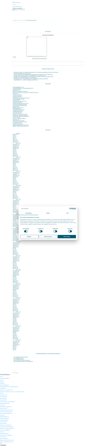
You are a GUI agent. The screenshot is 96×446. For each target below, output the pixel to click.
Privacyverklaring (33, 372)
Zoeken (1, 381)
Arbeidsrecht (15, 89)
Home (1, 376)
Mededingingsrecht (17, 107)
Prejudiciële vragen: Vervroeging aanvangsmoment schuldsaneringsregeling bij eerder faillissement (36, 72)
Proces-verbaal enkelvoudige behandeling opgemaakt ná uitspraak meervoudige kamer (33, 74)
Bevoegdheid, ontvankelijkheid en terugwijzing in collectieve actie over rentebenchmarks (34, 76)
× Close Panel (3, 445)
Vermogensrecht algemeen (19, 121)
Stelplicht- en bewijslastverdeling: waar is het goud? (25, 77)
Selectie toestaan (48, 236)
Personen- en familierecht (18, 114)
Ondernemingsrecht (17, 109)
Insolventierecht (16, 102)
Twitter (14, 370)
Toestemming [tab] (28, 213)
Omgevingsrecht (16, 108)
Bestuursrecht (16, 90)
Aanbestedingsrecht (17, 87)
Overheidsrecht (16, 112)
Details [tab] (48, 213)
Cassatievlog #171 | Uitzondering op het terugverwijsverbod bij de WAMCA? (31, 78)
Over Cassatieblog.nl (4, 378)
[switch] (41, 231)
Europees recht (16, 94)
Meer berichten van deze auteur (39, 58)
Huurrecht (15, 100)
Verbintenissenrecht (17, 120)
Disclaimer (40, 372)
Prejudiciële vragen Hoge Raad (19, 116)
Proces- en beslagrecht (18, 118)
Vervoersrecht (16, 122)
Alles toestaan (67, 236)
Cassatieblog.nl (5, 374)
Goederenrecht (16, 97)
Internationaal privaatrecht (19, 104)
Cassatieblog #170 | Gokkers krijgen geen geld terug (25, 80)
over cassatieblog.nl (17, 6)
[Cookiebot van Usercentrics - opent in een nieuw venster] (70, 209)
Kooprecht (15, 106)
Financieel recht (16, 95)
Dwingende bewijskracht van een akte (22, 73)
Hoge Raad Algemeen (17, 99)
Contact (14, 57)
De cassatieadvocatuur (19, 359)
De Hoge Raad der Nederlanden (21, 357)
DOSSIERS (2, 383)
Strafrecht (15, 119)
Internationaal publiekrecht (19, 105)
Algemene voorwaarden (24, 372)
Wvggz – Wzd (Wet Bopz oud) (19, 126)
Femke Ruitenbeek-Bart (31, 20)
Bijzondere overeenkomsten (19, 91)
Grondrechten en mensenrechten (20, 98)
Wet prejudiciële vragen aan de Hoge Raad (23, 361)
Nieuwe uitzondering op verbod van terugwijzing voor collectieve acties (30, 75)
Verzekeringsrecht (17, 124)
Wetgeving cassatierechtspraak (20, 125)
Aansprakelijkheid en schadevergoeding (22, 88)
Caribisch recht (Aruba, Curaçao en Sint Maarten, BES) (25, 92)
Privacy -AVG (16, 117)
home (14, 4)
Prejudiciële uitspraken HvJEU (19, 115)
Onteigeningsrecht (17, 111)
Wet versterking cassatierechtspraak (22, 360)
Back (1, 443)
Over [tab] (67, 213)
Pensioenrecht (16, 113)
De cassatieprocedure (18, 358)
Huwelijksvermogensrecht (18, 101)
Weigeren (29, 236)
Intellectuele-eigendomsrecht (19, 103)
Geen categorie (3, 398)
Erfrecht (14, 93)
